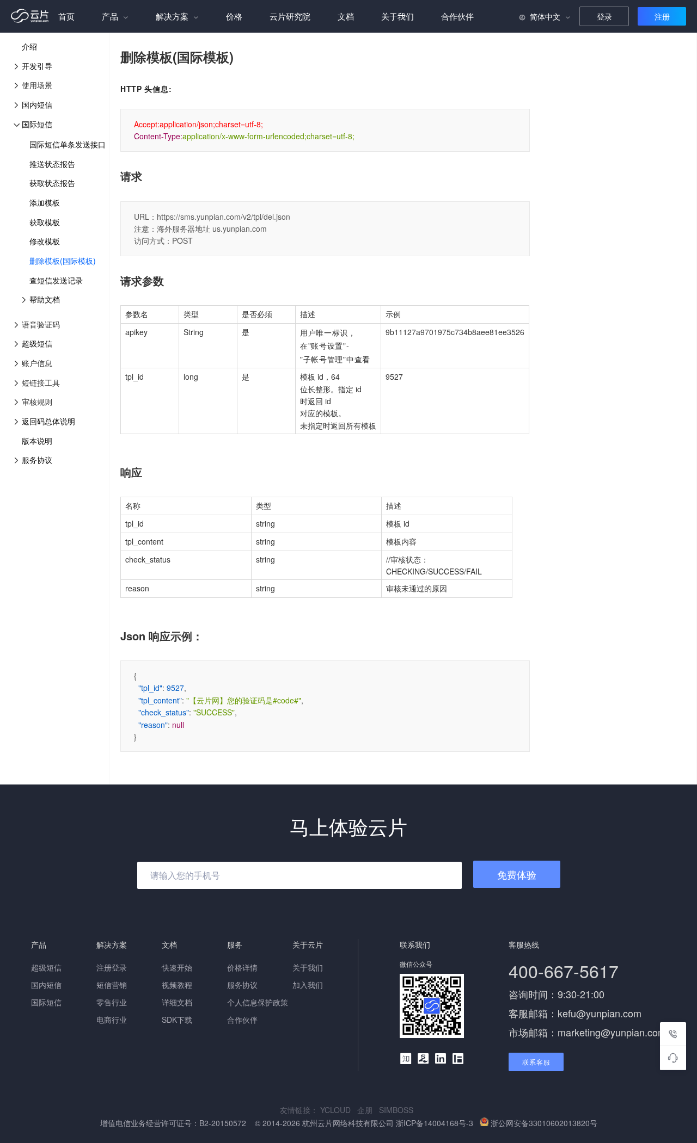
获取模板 (44, 222)
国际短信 (37, 124)
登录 (604, 16)
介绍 (29, 46)
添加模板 (44, 202)
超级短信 (37, 343)
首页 (66, 16)
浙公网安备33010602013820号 (544, 1122)
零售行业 (111, 1002)
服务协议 (37, 459)
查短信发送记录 (56, 280)
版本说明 (37, 440)
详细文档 (177, 1002)
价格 (234, 16)
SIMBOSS (398, 1109)
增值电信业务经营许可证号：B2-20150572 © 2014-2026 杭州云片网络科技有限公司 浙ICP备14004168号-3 (287, 1122)
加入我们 (307, 984)
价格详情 (242, 967)
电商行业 (111, 1019)
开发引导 (37, 65)
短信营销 (111, 984)
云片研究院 (290, 16)
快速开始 (177, 967)
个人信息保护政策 (257, 1002)
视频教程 (177, 984)
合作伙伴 (457, 16)
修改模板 (44, 241)
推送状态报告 (52, 163)
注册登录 (111, 967)
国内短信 (37, 104)
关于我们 (397, 16)
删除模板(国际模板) (62, 260)
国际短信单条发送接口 (67, 144)
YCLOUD (338, 1109)
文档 (346, 16)
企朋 (368, 1109)
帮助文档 (44, 299)
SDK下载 (177, 1019)
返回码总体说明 (48, 421)
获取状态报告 (52, 182)
